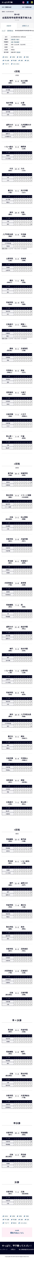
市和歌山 (9, 370)
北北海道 (25, 497)
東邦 (11, 212)
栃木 (18, 39)
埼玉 (10, 394)
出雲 (22, 103)
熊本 (10, 563)
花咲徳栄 (9, 392)
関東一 (23, 324)
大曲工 (23, 392)
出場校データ (25, 25)
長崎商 (23, 258)
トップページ (3, 1249)
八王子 (23, 414)
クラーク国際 (26, 495)
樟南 (11, 348)
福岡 (23, 126)
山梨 (10, 260)
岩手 (10, 126)
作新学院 (13, 39)
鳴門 (11, 81)
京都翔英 (24, 348)
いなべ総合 (9, 147)
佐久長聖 (24, 81)
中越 (22, 436)
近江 (22, 302)
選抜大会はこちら (17, 1232)
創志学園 (24, 627)
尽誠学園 (24, 539)
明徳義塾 (9, 605)
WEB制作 (31, 1249)
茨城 (10, 304)
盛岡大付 (9, 125)
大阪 (10, 192)
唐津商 (23, 583)
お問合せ (13, 1249)
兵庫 (23, 236)
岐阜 (10, 170)
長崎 (23, 260)
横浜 (11, 280)
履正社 (10, 190)
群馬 (23, 475)
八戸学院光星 (8, 234)
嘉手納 (10, 473)
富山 (10, 438)
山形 (23, 148)
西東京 (24, 416)
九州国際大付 (26, 125)
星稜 (22, 370)
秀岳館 (10, 561)
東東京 (24, 326)
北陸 (22, 212)
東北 (22, 280)
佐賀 (23, 585)
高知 (10, 607)
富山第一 (9, 436)
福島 (10, 497)
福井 (23, 214)
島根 (23, 105)
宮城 (23, 282)
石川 (23, 372)
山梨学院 (9, 258)
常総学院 (9, 302)
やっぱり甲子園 (7, 2)
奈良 (10, 105)
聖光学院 (9, 495)
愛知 (10, 214)
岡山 (23, 628)
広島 (10, 326)
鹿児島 (9, 350)
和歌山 (9, 372)
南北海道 (16, 42)
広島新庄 (9, 324)
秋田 (23, 394)
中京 (11, 168)
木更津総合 (9, 583)
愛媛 (23, 519)
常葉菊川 (24, 561)
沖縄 (10, 475)
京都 (23, 350)
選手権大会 (10, 30)
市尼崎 (18, 52)
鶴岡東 (23, 147)
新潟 (23, 438)
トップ (3, 30)
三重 (10, 148)
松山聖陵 (24, 517)
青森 (10, 236)
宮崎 (10, 416)
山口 (23, 192)
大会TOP (9, 25)
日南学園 (9, 414)
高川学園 (24, 190)
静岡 (23, 563)
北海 (12, 42)
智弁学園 (9, 103)
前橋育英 (24, 473)
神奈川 (9, 282)
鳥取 (23, 607)
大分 (22, 168)
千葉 (10, 585)
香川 (23, 541)
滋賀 (23, 304)
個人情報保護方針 (24, 1249)
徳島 (10, 83)
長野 (23, 83)
